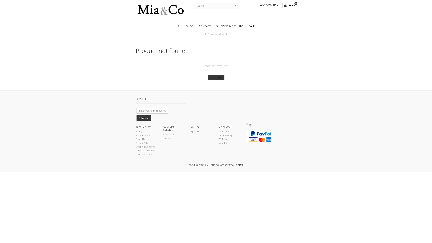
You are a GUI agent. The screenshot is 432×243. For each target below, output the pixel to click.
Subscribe (144, 118)
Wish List (223, 139)
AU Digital (237, 165)
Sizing (139, 131)
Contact (205, 26)
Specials (195, 131)
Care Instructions (144, 154)
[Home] (179, 26)
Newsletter (224, 142)
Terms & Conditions (146, 150)
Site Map (167, 138)
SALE (252, 26)
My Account (224, 131)
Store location (143, 135)
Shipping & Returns (229, 26)
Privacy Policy (143, 142)
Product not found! (218, 34)
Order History (225, 135)
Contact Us (168, 134)
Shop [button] (189, 26)
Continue (216, 77)
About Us (140, 139)
